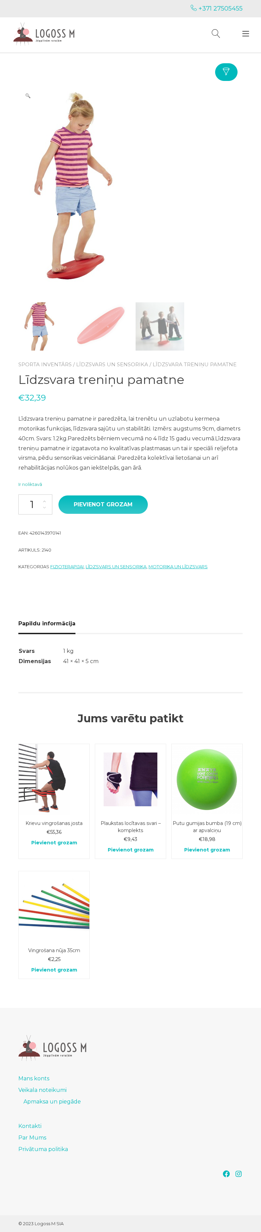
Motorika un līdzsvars (178, 566)
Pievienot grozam (103, 504)
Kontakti (29, 1126)
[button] (28, 95)
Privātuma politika (43, 1149)
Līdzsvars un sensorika (112, 364)
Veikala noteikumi (42, 1090)
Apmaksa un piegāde (52, 1101)
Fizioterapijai (67, 566)
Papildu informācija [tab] (46, 623)
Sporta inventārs (45, 364)
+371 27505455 (220, 8)
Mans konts (33, 1078)
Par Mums (32, 1137)
